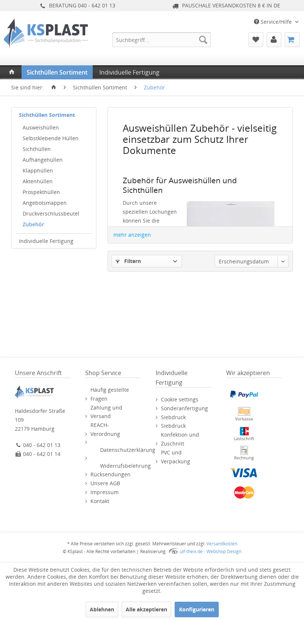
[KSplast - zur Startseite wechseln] (46, 46)
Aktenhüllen (38, 181)
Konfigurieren (196, 609)
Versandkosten (221, 543)
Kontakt (99, 501)
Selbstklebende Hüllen (51, 138)
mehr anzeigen (132, 234)
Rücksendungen (110, 474)
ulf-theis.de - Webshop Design (210, 551)
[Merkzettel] (255, 39)
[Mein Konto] (274, 39)
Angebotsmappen (45, 202)
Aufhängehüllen (43, 159)
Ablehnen (102, 609)
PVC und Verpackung (175, 457)
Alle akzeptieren (146, 609)
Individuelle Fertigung (46, 240)
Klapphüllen (38, 170)
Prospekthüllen (41, 192)
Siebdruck (173, 417)
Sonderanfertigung (184, 408)
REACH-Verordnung (105, 429)
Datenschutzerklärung (127, 449)
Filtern (132, 260)
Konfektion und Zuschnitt (180, 439)
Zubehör (33, 224)
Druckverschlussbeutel (51, 213)
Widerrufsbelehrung (125, 465)
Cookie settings (179, 399)
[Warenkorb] (292, 39)
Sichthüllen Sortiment (47, 114)
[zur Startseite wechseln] (53, 87)
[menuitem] (161, 39)
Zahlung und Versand (106, 412)
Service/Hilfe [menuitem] (276, 21)
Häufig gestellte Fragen (109, 394)
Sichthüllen (37, 148)
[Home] (12, 72)
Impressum (104, 492)
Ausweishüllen (41, 127)
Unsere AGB (105, 483)
